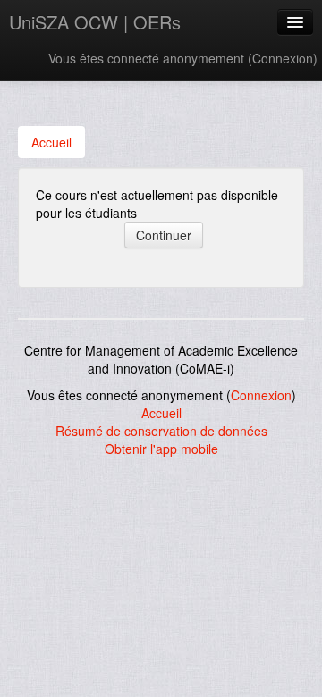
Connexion (282, 58)
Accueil (161, 413)
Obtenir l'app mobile (161, 449)
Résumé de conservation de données (161, 431)
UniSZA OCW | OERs (95, 22)
